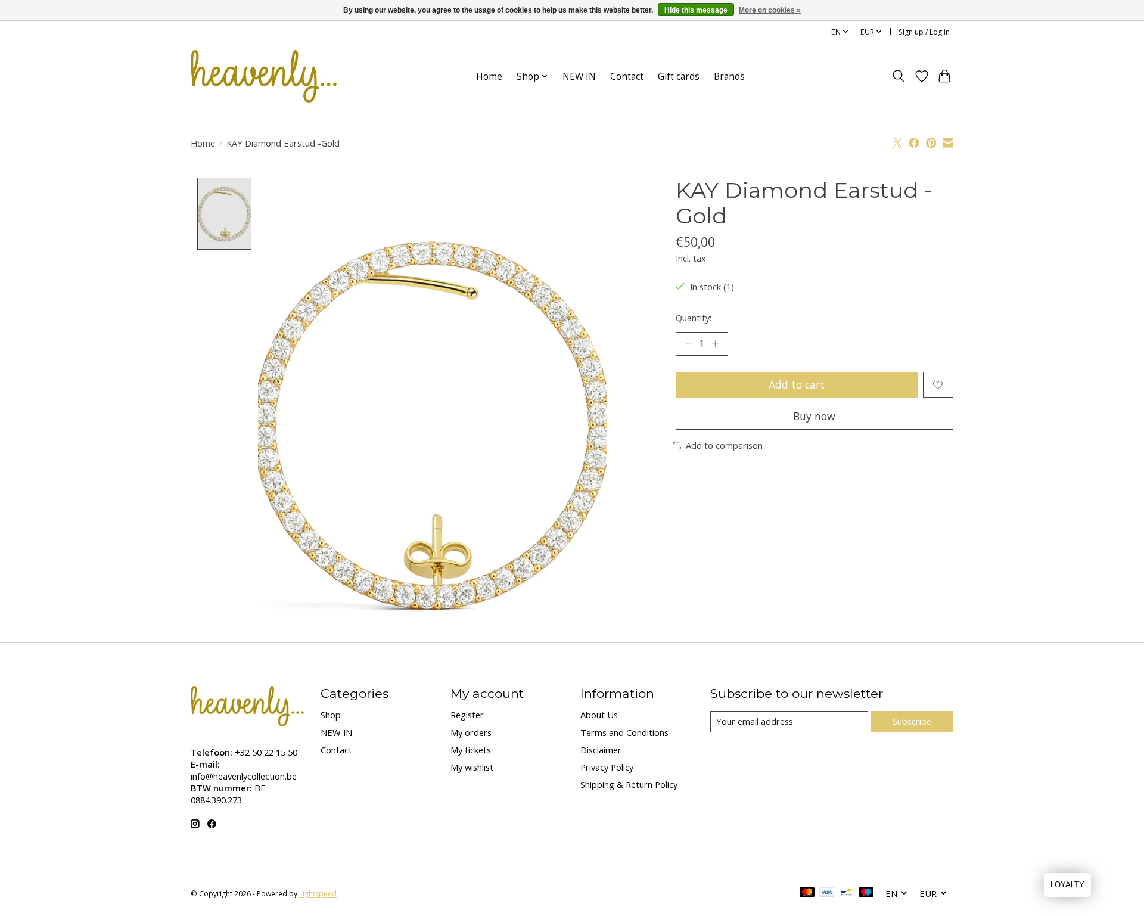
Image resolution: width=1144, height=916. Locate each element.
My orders (471, 732)
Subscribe (912, 721)
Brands (729, 76)
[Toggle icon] (898, 76)
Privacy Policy (606, 767)
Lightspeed (318, 894)
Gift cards (679, 76)
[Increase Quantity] (715, 344)
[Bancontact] (846, 893)
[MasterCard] (807, 893)
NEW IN (579, 76)
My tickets (470, 750)
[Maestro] (866, 893)
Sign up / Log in (924, 32)
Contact (627, 76)
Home (489, 76)
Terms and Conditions (624, 732)
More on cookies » (770, 10)
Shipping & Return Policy (628, 784)
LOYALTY (1067, 884)
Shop (331, 715)
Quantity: (693, 318)
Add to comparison (724, 445)
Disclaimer (600, 750)
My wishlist (471, 767)
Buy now (814, 416)
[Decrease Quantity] (688, 344)
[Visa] (827, 893)
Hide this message (696, 10)
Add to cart (797, 384)
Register (467, 715)
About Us (599, 715)
